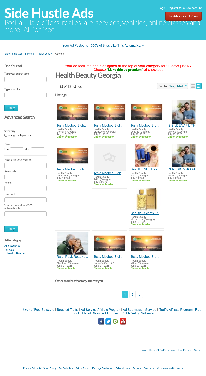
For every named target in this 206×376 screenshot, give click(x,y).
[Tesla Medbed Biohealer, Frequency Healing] (73, 112)
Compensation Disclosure (170, 368)
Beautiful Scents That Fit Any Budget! (147, 213)
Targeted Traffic (67, 309)
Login (162, 8)
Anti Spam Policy (47, 368)
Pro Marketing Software (137, 313)
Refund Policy (82, 368)
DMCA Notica (66, 368)
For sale (9, 250)
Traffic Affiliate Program (176, 309)
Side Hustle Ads (49, 13)
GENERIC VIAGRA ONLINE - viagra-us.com (184, 169)
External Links (122, 368)
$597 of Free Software (38, 309)
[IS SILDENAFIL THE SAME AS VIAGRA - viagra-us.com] (184, 112)
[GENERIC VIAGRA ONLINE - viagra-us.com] (184, 155)
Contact (198, 350)
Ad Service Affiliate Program (101, 309)
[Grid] (199, 86)
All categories (12, 245)
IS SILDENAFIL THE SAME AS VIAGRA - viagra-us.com (184, 125)
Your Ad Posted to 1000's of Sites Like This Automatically (103, 45)
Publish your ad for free (183, 16)
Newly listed (176, 86)
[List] (193, 86)
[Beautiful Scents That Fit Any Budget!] (147, 199)
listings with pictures (20, 135)
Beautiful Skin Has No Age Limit (147, 169)
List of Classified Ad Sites (100, 313)
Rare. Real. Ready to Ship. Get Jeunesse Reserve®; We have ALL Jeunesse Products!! (73, 256)
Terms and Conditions (143, 368)
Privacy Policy (30, 368)
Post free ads (184, 350)
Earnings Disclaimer (102, 368)
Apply (11, 107)
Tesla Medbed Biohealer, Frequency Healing (73, 125)
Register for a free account (185, 8)
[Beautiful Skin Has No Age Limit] (147, 155)
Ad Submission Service (139, 309)
